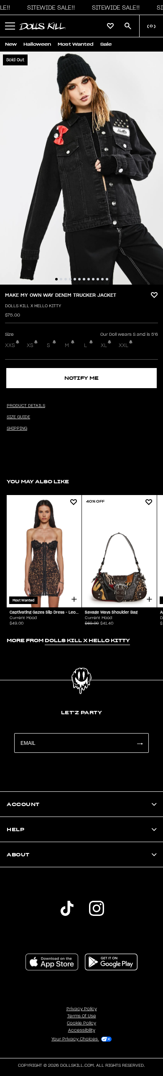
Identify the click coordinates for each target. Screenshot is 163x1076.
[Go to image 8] (88, 279)
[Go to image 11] (102, 279)
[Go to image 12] (107, 279)
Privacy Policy (81, 1009)
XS (30, 345)
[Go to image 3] (65, 279)
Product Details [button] (26, 406)
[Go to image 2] (61, 279)
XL (104, 345)
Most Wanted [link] (76, 44)
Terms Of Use (81, 1016)
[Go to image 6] (79, 279)
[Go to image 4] (70, 279)
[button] (48, 7)
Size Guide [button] (18, 417)
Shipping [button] (17, 428)
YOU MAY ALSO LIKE (38, 481)
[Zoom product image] (81, 168)
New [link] (11, 44)
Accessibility (81, 1030)
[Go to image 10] (98, 279)
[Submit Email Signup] (139, 743)
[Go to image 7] (84, 279)
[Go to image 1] (56, 279)
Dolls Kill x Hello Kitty (33, 306)
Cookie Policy (81, 1023)
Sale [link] (106, 44)
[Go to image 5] (75, 279)
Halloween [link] (37, 44)
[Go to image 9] (93, 279)
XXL (123, 345)
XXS (10, 345)
